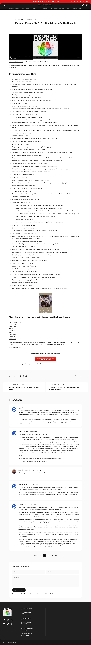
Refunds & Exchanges (27, 628)
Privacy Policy (40, 593)
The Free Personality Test (26, 613)
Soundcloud (12, 326)
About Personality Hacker (26, 619)
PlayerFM (12, 336)
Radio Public (12, 334)
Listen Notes (12, 339)
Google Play (12, 330)
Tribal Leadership (24, 202)
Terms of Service (50, 593)
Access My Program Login (26, 609)
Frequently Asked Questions (26, 623)
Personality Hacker (45, 5)
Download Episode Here (16, 62)
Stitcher (11, 328)
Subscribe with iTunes (15, 322)
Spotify (11, 332)
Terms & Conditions (26, 633)
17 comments (79, 376)
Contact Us (24, 631)
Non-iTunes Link (14, 324)
